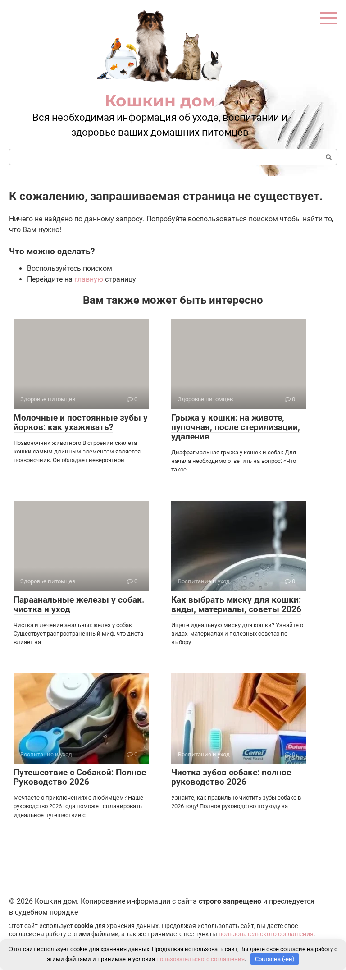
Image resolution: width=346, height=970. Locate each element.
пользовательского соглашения (266, 934)
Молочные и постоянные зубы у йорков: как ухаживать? (81, 422)
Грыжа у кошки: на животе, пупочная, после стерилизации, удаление (235, 427)
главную (88, 279)
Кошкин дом (160, 100)
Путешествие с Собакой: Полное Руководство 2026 (80, 777)
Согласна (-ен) (275, 959)
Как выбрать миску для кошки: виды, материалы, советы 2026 (236, 604)
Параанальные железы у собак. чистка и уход (79, 604)
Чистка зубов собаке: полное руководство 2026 (231, 777)
